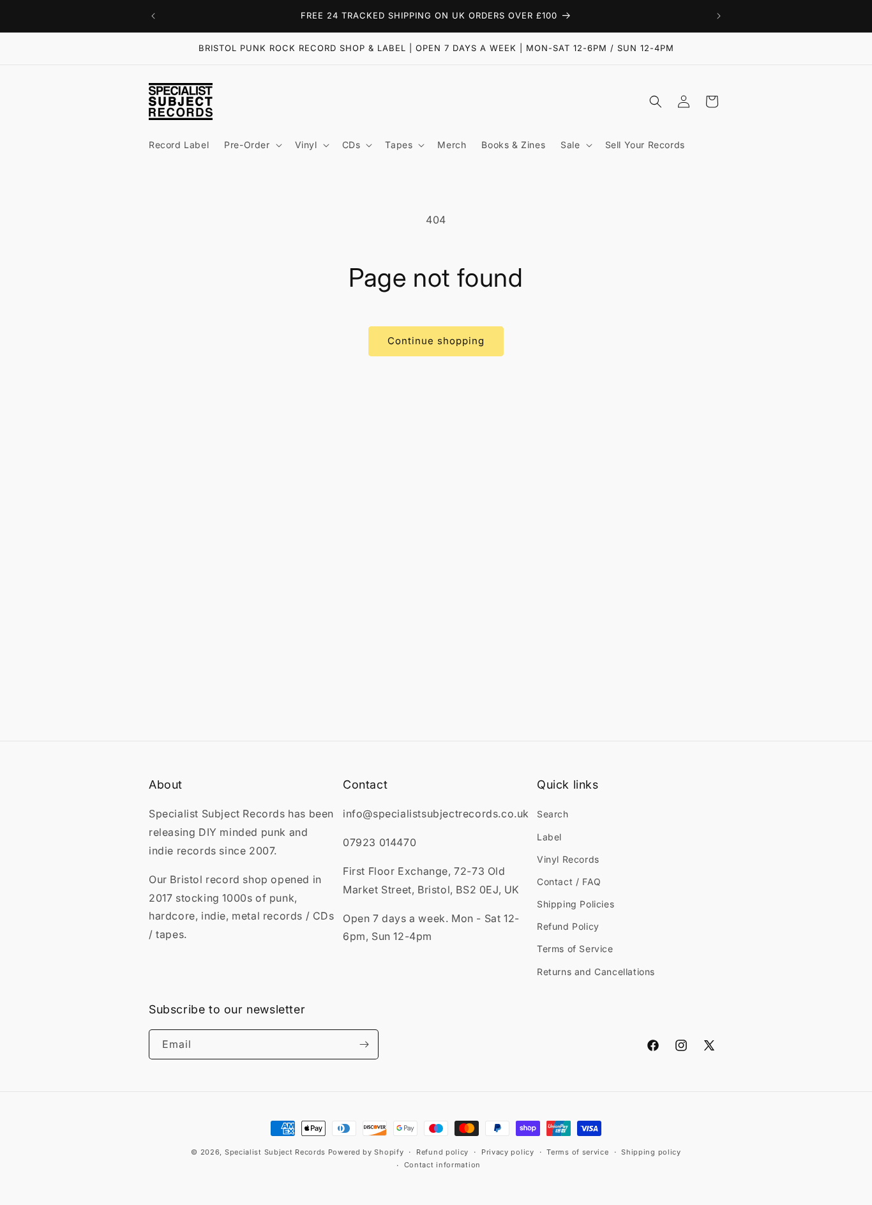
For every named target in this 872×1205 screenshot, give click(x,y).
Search (553, 813)
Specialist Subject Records (275, 1152)
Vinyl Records (568, 859)
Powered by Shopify (366, 1152)
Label (549, 836)
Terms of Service (575, 948)
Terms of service (577, 1152)
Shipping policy (651, 1152)
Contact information (442, 1164)
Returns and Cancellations (596, 971)
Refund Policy (568, 926)
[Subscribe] (364, 1044)
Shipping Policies (575, 903)
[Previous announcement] (153, 16)
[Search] (656, 101)
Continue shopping (436, 341)
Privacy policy (507, 1152)
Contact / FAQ (569, 881)
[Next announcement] (719, 16)
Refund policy (442, 1152)
